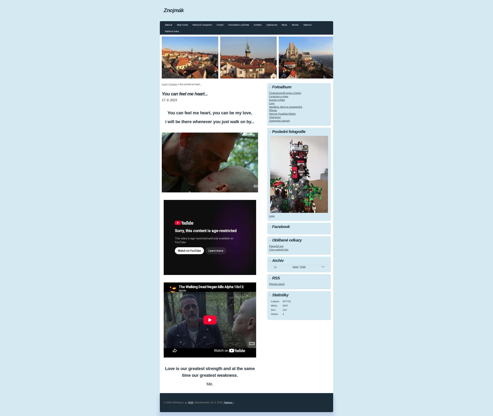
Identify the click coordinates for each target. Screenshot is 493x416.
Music (284, 25)
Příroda (273, 110)
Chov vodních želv (278, 249)
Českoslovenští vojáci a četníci (285, 93)
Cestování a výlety (278, 96)
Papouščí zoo (276, 246)
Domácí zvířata (277, 100)
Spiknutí (168, 25)
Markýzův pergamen (202, 25)
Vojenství (307, 25)
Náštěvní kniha (172, 31)
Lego (272, 103)
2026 (303, 267)
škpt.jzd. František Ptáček (282, 114)
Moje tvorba (182, 25)
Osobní (220, 25)
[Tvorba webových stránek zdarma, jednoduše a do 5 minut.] (185, 403)
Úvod (164, 84)
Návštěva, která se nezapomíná (285, 107)
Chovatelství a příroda (238, 25)
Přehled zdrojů (277, 284)
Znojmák (174, 10)
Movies (295, 25)
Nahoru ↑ (229, 402)
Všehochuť (275, 117)
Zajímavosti (271, 25)
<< (275, 267)
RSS (190, 402)
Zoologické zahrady (279, 120)
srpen (295, 267)
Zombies (258, 25)
